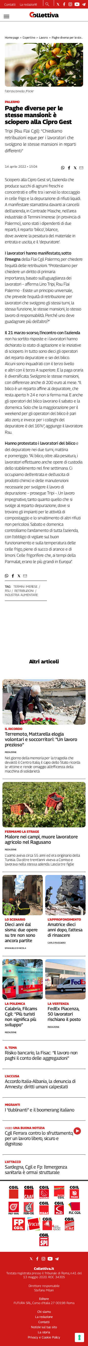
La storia (44, 1332)
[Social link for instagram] (70, 4)
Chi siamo (44, 1312)
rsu (8, 591)
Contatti (10, 4)
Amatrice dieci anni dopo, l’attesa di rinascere (65, 930)
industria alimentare (21, 595)
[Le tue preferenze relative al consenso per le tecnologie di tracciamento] (79, 1337)
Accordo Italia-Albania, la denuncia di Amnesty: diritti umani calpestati (40, 1084)
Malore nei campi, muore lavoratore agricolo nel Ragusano (41, 839)
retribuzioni (23, 591)
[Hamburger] (6, 16)
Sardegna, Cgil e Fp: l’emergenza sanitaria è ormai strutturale (36, 1169)
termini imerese (25, 586)
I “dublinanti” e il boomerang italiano (39, 1109)
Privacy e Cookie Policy (44, 1337)
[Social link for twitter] (58, 4)
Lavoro (43, 37)
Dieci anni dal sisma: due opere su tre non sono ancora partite (21, 932)
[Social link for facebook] (64, 4)
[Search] (47, 4)
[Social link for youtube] (77, 4)
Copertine (29, 37)
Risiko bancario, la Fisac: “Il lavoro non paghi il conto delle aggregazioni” (41, 1055)
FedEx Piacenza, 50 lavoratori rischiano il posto (64, 1014)
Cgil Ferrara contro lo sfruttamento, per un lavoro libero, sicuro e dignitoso (39, 1138)
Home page (12, 37)
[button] (63, 168)
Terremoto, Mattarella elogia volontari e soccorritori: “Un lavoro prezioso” (41, 739)
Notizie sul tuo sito (44, 1327)
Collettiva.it (44, 1268)
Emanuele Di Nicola (15, 948)
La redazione (28, 4)
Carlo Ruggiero (57, 942)
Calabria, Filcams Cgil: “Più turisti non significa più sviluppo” (21, 1016)
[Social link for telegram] (84, 4)
